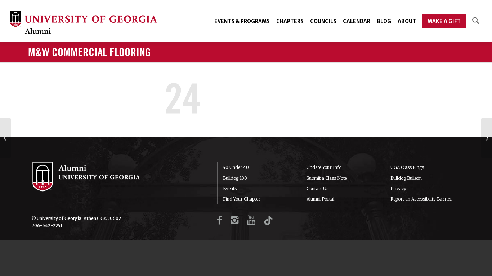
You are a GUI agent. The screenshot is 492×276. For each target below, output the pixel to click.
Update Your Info (324, 167)
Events (230, 188)
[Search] (475, 21)
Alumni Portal (320, 199)
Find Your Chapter (241, 199)
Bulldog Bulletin (406, 178)
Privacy (398, 188)
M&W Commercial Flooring (89, 53)
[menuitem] (242, 21)
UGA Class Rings (407, 167)
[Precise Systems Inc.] (5, 138)
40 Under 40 (236, 167)
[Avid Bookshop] (486, 138)
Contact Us (317, 188)
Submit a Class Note (327, 178)
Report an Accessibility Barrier (421, 199)
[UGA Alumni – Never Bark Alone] (83, 23)
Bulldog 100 (235, 178)
